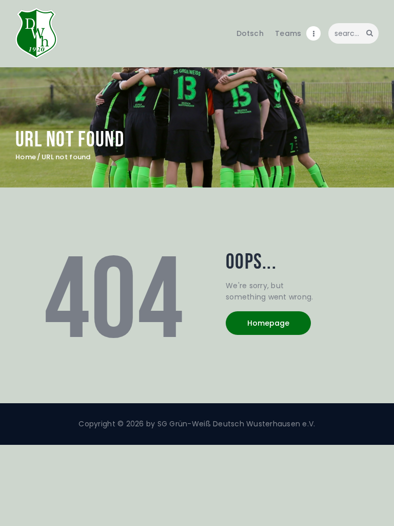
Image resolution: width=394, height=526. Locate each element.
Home (25, 157)
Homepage (268, 323)
